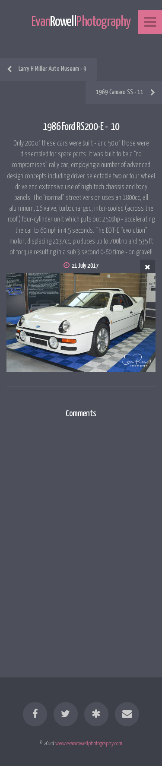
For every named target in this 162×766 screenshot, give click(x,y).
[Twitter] (66, 714)
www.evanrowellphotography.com (88, 744)
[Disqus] (81, 538)
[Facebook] (35, 714)
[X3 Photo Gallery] (96, 714)
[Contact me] (127, 714)
